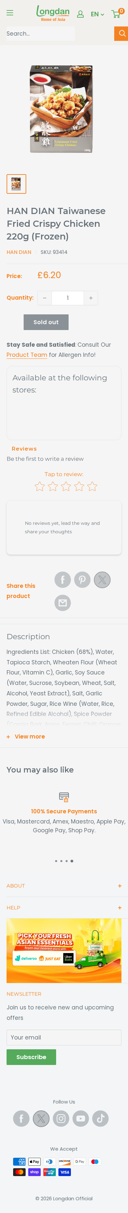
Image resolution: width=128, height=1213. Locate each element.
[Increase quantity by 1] (91, 298)
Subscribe (31, 1057)
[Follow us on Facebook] (21, 1118)
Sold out (46, 322)
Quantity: (20, 298)
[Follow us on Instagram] (61, 1118)
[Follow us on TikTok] (100, 1118)
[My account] (80, 14)
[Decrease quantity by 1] (45, 298)
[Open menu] (10, 12)
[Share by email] (62, 603)
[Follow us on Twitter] (41, 1120)
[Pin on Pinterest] (82, 580)
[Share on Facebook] (62, 580)
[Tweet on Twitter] (102, 582)
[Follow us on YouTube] (81, 1118)
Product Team (27, 355)
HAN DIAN (19, 252)
